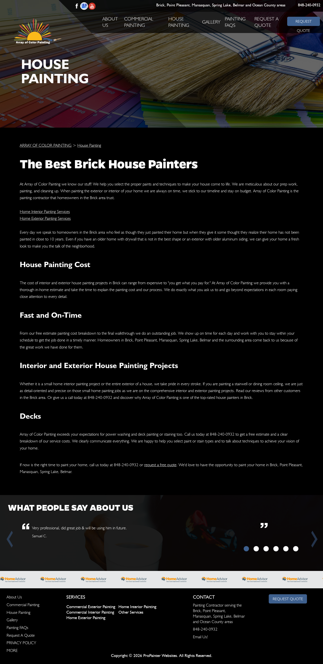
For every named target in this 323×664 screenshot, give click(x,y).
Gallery (211, 22)
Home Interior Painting (137, 607)
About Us (14, 596)
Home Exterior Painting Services (45, 218)
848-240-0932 (309, 5)
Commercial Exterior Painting (90, 607)
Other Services (130, 612)
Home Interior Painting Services (45, 211)
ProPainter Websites (160, 656)
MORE (12, 650)
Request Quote (288, 598)
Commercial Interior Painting (90, 612)
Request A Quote (21, 635)
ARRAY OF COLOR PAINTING (46, 145)
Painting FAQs (17, 627)
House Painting (89, 145)
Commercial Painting (23, 604)
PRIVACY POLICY (21, 642)
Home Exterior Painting (85, 618)
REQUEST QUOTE (303, 22)
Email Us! (200, 636)
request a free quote (160, 464)
